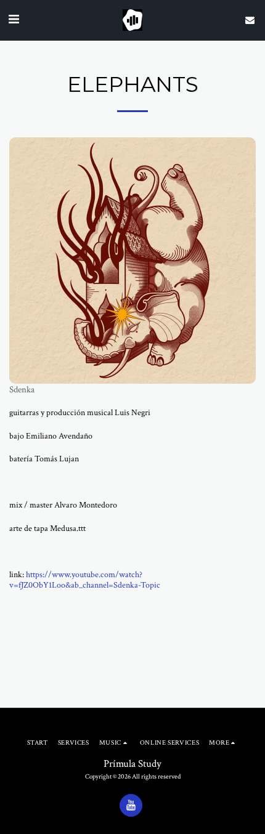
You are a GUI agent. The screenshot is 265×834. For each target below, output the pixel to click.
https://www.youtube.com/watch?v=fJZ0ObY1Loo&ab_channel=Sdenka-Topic (84, 580)
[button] (13, 19)
